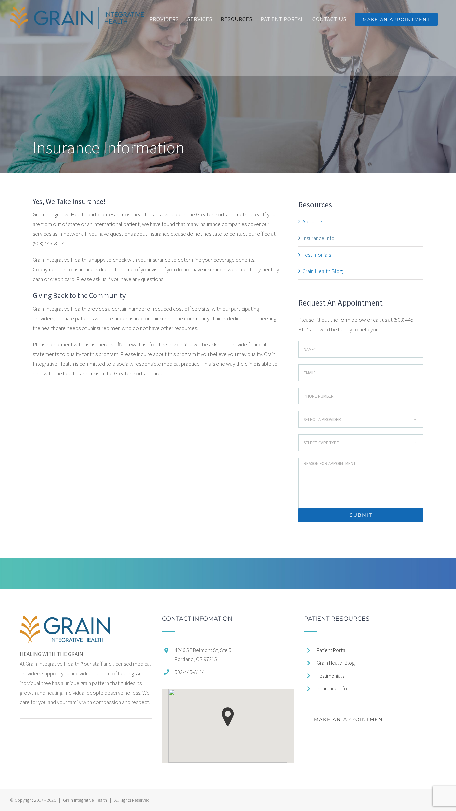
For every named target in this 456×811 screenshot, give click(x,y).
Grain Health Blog (322, 271)
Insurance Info (318, 238)
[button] (228, 716)
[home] (65, 620)
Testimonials (316, 254)
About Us (312, 221)
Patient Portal (332, 650)
